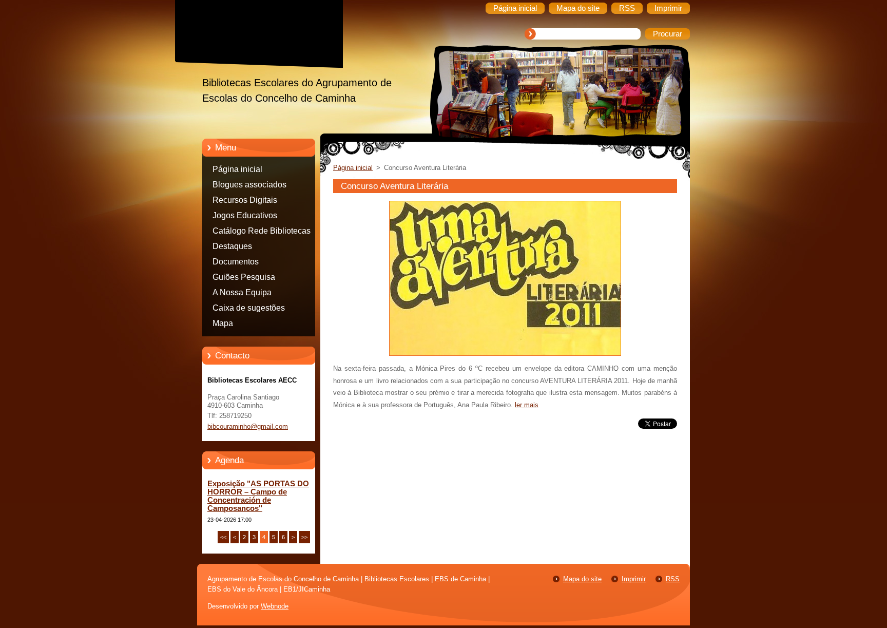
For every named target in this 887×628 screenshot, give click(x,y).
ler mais (526, 405)
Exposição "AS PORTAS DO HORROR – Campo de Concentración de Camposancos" (258, 496)
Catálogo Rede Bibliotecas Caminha (262, 232)
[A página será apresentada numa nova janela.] (505, 356)
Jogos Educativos (245, 215)
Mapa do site (582, 579)
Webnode (274, 606)
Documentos (236, 261)
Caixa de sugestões (249, 307)
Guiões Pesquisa (244, 277)
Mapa (223, 323)
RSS (673, 579)
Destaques (232, 246)
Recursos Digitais (245, 200)
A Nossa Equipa (242, 292)
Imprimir (634, 579)
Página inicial (237, 169)
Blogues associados (249, 184)
